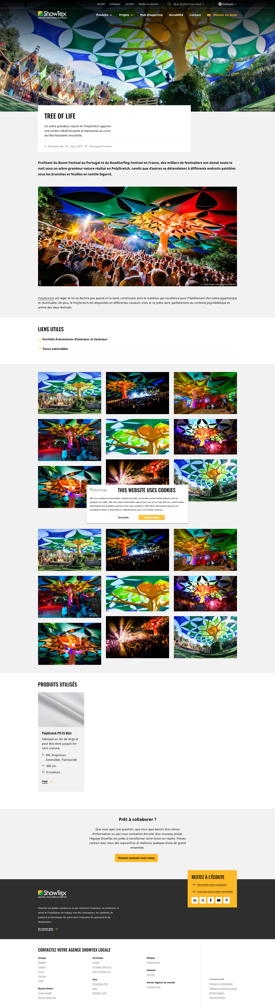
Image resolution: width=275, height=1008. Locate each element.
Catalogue (115, 3)
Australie (151, 974)
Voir (45, 781)
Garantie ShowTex (217, 997)
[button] (104, 15)
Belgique (42, 962)
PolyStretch (46, 298)
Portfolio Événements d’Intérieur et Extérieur (74, 339)
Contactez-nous (154, 987)
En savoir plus (45, 928)
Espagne (42, 967)
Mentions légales (216, 993)
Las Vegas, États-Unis (101, 967)
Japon (94, 988)
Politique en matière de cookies (223, 988)
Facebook (211, 900)
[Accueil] (52, 15)
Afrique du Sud (153, 962)
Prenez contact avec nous (136, 858)
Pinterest (226, 900)
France (41, 971)
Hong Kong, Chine (100, 983)
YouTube (218, 900)
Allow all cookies (152, 517)
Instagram (203, 900)
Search (169, 4)
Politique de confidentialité (221, 983)
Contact (195, 15)
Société (101, 3)
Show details (123, 517)
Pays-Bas (42, 976)
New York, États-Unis (101, 971)
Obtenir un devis (224, 15)
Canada (95, 962)
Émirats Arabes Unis (47, 997)
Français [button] (228, 4)
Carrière (129, 3)
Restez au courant (148, 3)
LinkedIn (195, 900)
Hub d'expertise (151, 15)
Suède (41, 980)
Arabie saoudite (45, 993)
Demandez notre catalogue (211, 884)
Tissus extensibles (55, 349)
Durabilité (176, 15)
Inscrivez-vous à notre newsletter (215, 891)
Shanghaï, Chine (99, 993)
